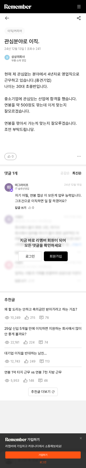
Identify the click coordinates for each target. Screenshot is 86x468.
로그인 (30, 256)
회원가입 (56, 256)
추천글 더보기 (40, 392)
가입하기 (43, 455)
